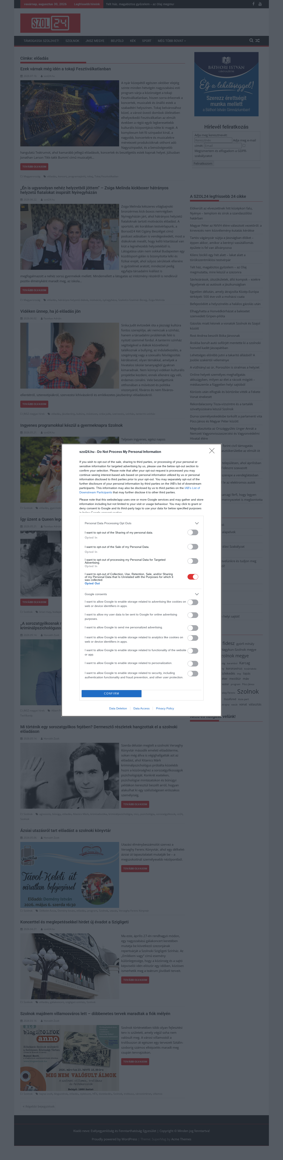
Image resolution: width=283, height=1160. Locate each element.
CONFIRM (111, 693)
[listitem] (141, 523)
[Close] (213, 452)
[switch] (192, 532)
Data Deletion (118, 708)
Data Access (141, 708)
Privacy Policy (165, 708)
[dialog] (141, 580)
